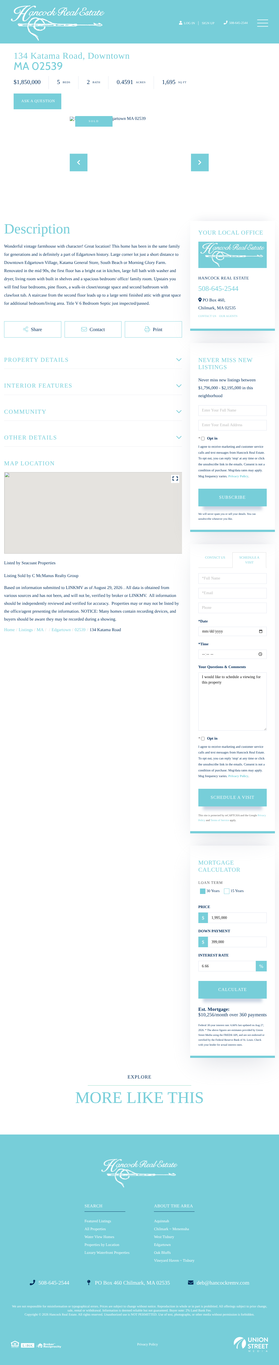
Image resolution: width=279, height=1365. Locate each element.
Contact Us (207, 316)
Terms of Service (219, 820)
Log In (189, 23)
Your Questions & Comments (222, 667)
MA (40, 630)
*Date (203, 621)
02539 (80, 630)
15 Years (237, 891)
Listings (26, 630)
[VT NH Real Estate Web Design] (251, 1344)
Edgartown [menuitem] (162, 1245)
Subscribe (232, 497)
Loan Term (210, 883)
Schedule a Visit (249, 560)
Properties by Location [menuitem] (101, 1245)
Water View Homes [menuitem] (99, 1237)
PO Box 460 (131, 1283)
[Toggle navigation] (262, 23)
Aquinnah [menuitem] (161, 1221)
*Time (203, 644)
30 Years (213, 891)
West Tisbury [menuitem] (164, 1237)
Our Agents (228, 316)
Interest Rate (213, 955)
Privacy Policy (238, 476)
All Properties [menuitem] (95, 1229)
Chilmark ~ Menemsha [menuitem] (171, 1229)
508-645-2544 (238, 23)
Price (204, 907)
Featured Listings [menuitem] (97, 1221)
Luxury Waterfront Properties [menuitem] (106, 1253)
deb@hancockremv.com (223, 1283)
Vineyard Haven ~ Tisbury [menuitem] (174, 1261)
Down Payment (214, 931)
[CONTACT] (37, 101)
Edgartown (61, 630)
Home (9, 630)
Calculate (232, 989)
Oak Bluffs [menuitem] (162, 1253)
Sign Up (208, 23)
